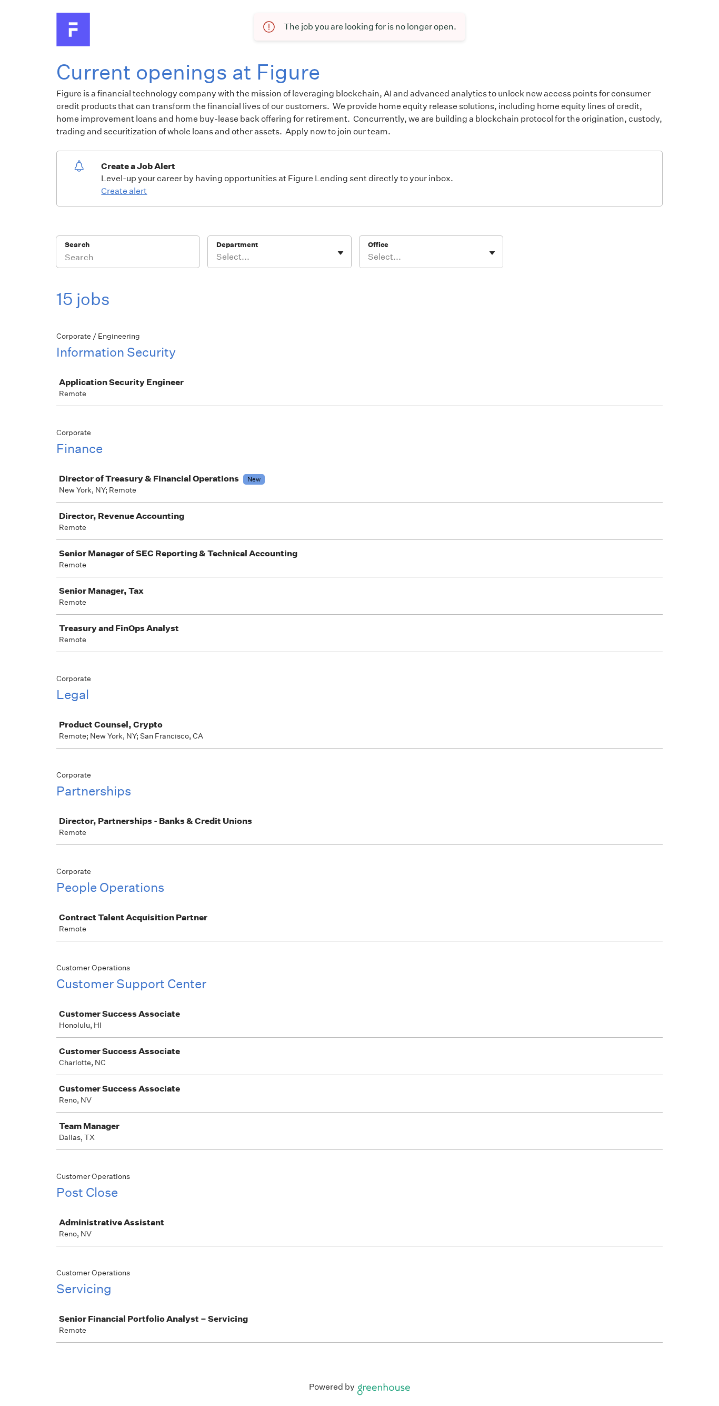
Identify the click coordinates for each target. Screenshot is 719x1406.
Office (378, 244)
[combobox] (217, 257)
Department (237, 244)
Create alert (124, 191)
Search (77, 244)
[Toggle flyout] (340, 253)
